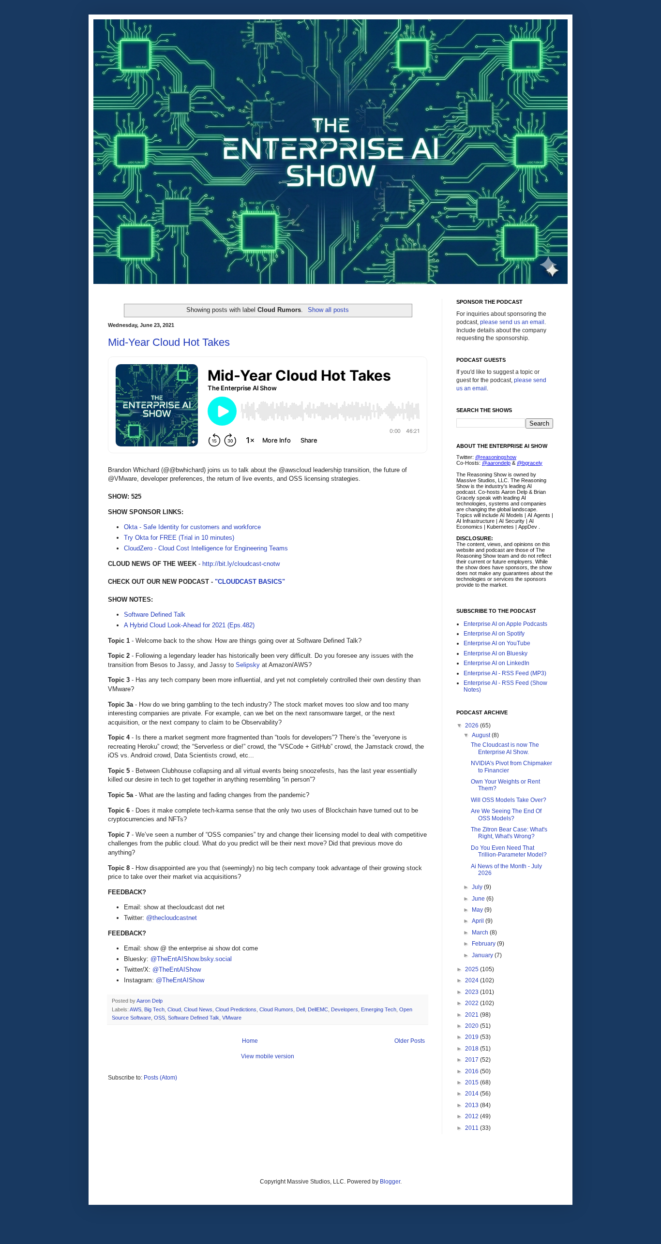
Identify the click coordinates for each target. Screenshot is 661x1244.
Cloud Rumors (276, 1009)
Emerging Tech (378, 1009)
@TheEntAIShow (176, 969)
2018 (472, 1048)
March (481, 932)
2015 (472, 1082)
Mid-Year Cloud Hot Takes (169, 342)
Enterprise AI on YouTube (497, 643)
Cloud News (198, 1009)
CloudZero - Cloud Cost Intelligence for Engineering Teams (206, 548)
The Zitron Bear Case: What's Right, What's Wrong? (509, 833)
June (479, 898)
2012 (472, 1116)
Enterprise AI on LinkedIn (496, 663)
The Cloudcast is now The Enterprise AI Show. (505, 748)
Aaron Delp (150, 1001)
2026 (472, 725)
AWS (135, 1009)
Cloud (174, 1009)
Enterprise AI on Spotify (494, 633)
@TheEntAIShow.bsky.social (191, 959)
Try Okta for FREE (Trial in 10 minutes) (179, 537)
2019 (472, 1037)
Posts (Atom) (160, 1077)
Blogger (390, 1181)
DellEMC (318, 1009)
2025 (472, 969)
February (484, 943)
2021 (472, 1014)
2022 (472, 1003)
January (483, 955)
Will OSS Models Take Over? (508, 800)
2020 (472, 1025)
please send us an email (512, 322)
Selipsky (248, 664)
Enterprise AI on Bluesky (495, 653)
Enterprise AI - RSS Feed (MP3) (505, 673)
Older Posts (409, 1040)
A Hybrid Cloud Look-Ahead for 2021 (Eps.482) (189, 625)
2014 (472, 1093)
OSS (159, 1018)
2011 (472, 1128)
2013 (472, 1105)
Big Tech (154, 1009)
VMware (231, 1018)
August (482, 735)
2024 (472, 980)
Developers (344, 1009)
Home (250, 1040)
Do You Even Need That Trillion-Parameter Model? (509, 851)
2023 (472, 992)
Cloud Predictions (235, 1009)
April (478, 921)
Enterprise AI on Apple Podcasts (505, 624)
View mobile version (267, 1056)
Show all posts (328, 309)
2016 (472, 1071)
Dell (300, 1009)
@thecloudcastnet (171, 917)
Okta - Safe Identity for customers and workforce (192, 527)
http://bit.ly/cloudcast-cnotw (241, 563)
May (478, 909)
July (478, 887)
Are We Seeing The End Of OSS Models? (506, 814)
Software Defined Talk (154, 614)
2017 (472, 1059)
